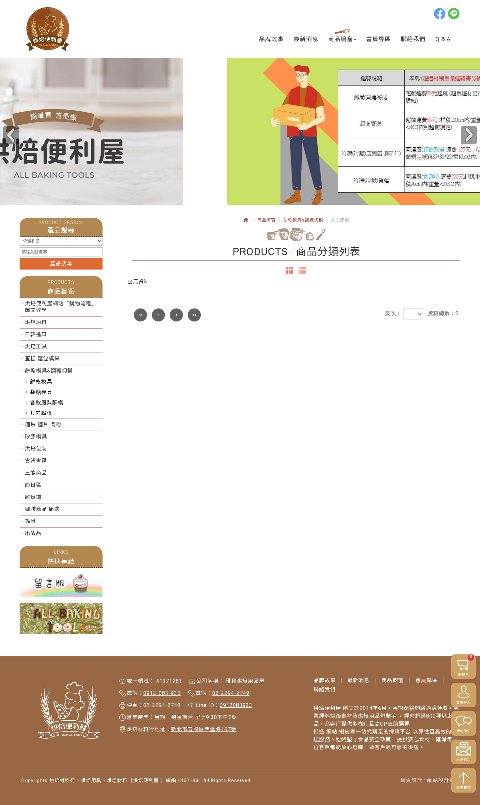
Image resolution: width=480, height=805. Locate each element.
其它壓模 (41, 413)
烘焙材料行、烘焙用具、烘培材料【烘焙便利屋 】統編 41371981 (48, 29)
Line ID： (208, 705)
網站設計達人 (443, 780)
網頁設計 (411, 780)
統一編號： (140, 681)
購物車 (465, 665)
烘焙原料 (36, 322)
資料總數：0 (443, 313)
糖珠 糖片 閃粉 (43, 424)
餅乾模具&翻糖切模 (49, 371)
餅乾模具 (41, 382)
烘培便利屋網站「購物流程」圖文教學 (61, 307)
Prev (11, 135)
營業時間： (140, 717)
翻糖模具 (41, 392)
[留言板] (61, 584)
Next (469, 135)
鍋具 (30, 521)
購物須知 (463, 731)
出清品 (33, 533)
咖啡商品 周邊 (42, 509)
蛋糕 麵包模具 (42, 358)
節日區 (33, 485)
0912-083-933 (162, 693)
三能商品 (36, 473)
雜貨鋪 (33, 497)
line (454, 13)
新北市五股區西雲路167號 (203, 729)
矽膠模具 (36, 437)
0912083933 (236, 705)
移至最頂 (463, 788)
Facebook (440, 13)
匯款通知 (463, 759)
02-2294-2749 (230, 693)
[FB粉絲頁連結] (61, 618)
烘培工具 (36, 346)
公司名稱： (210, 681)
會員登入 (463, 702)
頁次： (393, 313)
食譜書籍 (36, 461)
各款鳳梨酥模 (46, 403)
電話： (135, 693)
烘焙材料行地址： (149, 729)
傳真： (135, 705)
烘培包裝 (36, 449)
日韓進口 (36, 334)
